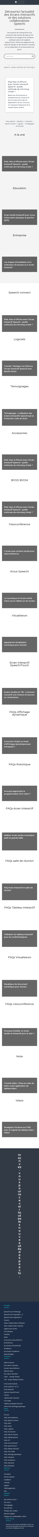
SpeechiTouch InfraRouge (12, 1312)
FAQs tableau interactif (11, 1449)
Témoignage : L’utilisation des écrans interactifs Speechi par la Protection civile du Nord (19, 416)
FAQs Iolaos (8, 1426)
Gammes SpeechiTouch (11, 1392)
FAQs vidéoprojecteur (11, 1437)
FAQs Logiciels (8, 1429)
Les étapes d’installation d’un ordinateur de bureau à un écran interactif (19, 265)
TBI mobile (7, 1401)
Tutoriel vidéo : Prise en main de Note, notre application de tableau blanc (19, 1086)
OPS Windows (8, 1331)
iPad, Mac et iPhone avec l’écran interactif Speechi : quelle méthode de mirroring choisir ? (18, 87)
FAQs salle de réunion (19, 860)
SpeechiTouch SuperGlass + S (13, 1314)
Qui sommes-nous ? (10, 1499)
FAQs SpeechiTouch (10, 1446)
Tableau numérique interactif (13, 1404)
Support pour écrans (10, 1329)
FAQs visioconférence (19, 1004)
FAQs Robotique (19, 764)
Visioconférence (19, 524)
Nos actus (7, 1502)
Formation (7, 1474)
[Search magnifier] (32, 56)
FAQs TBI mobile (9, 1451)
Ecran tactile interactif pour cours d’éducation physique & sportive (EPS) (19, 217)
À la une (6, 1415)
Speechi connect (19, 292)
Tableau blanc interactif (11, 1398)
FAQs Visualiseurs (19, 957)
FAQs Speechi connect (11, 1420)
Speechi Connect (10, 124)
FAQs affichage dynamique (12, 1454)
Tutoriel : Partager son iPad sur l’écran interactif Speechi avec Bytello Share (18, 369)
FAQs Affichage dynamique (19, 713)
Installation (7, 1480)
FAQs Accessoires (10, 1432)
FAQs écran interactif (19, 808)
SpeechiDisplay (9, 1354)
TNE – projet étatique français (13, 1379)
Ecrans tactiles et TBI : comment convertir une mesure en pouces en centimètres (19, 695)
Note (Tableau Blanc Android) (13, 1326)
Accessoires (20, 126)
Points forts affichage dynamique (14, 1406)
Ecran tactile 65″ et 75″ (11, 1387)
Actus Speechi (10, 121)
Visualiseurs (19, 615)
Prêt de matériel (9, 1477)
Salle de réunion (9, 1362)
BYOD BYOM (19, 480)
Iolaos (19, 1100)
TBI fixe (6, 1395)
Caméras (7, 1334)
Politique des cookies (11, 1511)
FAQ (5, 1491)
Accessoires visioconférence (13, 1340)
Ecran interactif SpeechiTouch (19, 664)
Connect (6, 1320)
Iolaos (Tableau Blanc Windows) (14, 1323)
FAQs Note (7, 1423)
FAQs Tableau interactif (19, 907)
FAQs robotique (9, 1457)
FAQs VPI (7, 1440)
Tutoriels (7, 1483)
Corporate (28, 121)
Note (19, 1056)
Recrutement (8, 1508)
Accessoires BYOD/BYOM (12, 1346)
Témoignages (29, 124)
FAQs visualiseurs (9, 1460)
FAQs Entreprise (9, 1466)
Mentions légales (9, 1514)
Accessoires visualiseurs (11, 1351)
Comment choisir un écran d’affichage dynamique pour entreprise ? (17, 744)
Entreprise (19, 235)
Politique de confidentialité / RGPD (15, 1516)
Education (20, 121)
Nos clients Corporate (11, 1365)
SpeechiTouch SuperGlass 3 (13, 1317)
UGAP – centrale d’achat (12, 1377)
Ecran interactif (9, 1389)
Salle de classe (8, 1371)
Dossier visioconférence (12, 1368)
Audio (6, 1337)
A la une (19, 134)
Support (6, 1485)
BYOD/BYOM (8, 1343)
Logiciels (20, 124)
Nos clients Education (11, 1374)
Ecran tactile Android (10, 1384)
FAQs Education (9, 1463)
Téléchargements (9, 1488)
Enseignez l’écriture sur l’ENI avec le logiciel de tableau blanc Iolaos (19, 1130)
